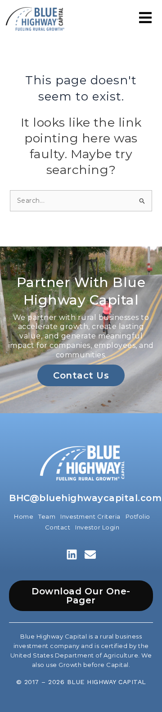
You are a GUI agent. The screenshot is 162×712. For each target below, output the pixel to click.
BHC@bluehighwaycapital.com (85, 498)
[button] (145, 18)
